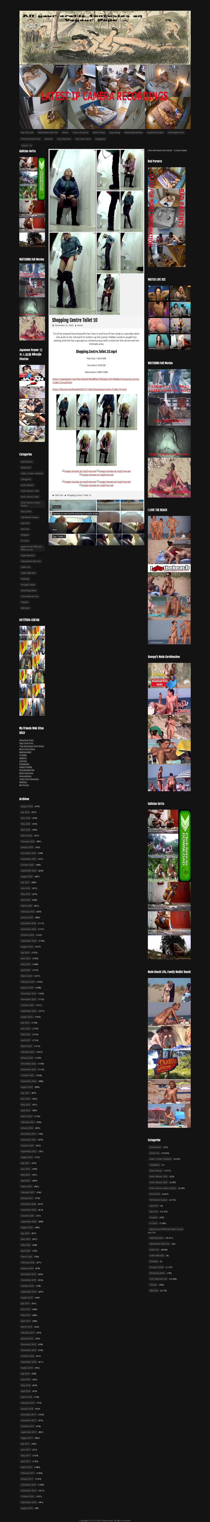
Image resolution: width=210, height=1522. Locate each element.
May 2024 (25, 964)
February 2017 (27, 1473)
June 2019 (25, 1309)
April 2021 (25, 1180)
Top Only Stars (64, 139)
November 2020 (28, 1209)
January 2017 (27, 1478)
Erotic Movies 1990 (30, 491)
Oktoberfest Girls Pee (48, 132)
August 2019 (27, 1297)
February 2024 (27, 981)
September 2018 (28, 1362)
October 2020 (27, 1215)
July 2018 (25, 1373)
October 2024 (27, 935)
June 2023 (25, 1028)
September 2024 (28, 940)
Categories (100, 139)
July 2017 (25, 1443)
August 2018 (27, 1367)
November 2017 (28, 1420)
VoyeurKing (114, 132)
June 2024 (25, 958)
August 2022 (27, 1087)
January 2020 (27, 1268)
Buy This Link (27, 132)
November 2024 (28, 929)
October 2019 (27, 1285)
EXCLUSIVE (26, 511)
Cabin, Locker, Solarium (32, 473)
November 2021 (28, 1139)
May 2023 (25, 1034)
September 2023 (28, 1011)
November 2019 (28, 1280)
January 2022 (27, 1128)
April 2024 (25, 970)
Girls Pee (59, 495)
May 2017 (25, 1455)
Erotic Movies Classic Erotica (30, 504)
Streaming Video (28, 590)
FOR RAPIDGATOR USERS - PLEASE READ (167, 150)
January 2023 (27, 1057)
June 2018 (25, 1379)
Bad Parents (26, 461)
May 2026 (25, 823)
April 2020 (25, 1250)
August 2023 (27, 1016)
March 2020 (26, 1256)
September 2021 (28, 1151)
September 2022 (28, 1081)
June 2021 (25, 1169)
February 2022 (27, 1122)
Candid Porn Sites (155, 132)
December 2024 (28, 923)
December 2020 (28, 1204)
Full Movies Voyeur (29, 517)
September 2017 (28, 1432)
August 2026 (27, 806)
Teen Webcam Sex (29, 596)
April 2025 (25, 900)
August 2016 (27, 1508)
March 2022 (26, 1116)
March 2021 (26, 1186)
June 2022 (25, 1098)
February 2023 (27, 1052)
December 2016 (28, 1484)
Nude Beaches (28, 555)
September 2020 (28, 1221)
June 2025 (25, 888)
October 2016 (27, 1496)
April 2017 (25, 1461)
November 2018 (28, 1350)
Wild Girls (25, 608)
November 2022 (28, 1069)
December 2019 (28, 1274)
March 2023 (26, 1046)
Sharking (25, 578)
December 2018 (28, 1344)
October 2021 (27, 1145)
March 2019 (26, 1326)
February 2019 (27, 1332)
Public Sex (25, 567)
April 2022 (25, 1110)
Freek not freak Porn (30, 139)
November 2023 (28, 999)
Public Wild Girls (28, 573)
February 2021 (27, 1192)
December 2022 (28, 1063)
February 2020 (27, 1262)
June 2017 (25, 1449)
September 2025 (28, 870)
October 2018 (27, 1356)
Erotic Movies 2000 (30, 496)
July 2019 (25, 1303)
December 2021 (28, 1133)
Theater (24, 602)
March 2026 (26, 835)
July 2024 (25, 952)
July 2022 (25, 1093)
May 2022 (25, 1104)
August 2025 (27, 876)
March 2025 (26, 905)
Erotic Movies (27, 485)
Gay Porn (25, 523)
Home (65, 132)
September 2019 (28, 1291)
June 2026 (25, 818)
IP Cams (25, 540)
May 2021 (25, 1174)
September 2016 (28, 1502)
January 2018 (27, 1408)
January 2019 (27, 1338)
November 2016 (28, 1490)
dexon (80, 325)
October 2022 (27, 1075)
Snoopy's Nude (28, 584)
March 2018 (26, 1397)
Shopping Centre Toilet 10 (79, 495)
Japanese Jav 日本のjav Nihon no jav (31, 548)
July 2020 (25, 1233)
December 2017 (28, 1414)
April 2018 (25, 1391)
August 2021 (27, 1157)
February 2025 (27, 911)
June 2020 (25, 1239)
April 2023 (25, 1040)
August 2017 (27, 1438)
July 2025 (25, 882)
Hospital (25, 534)
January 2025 (27, 917)
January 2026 (27, 847)
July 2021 (25, 1163)
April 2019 (25, 1321)
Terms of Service (80, 132)
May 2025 (25, 894)
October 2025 (27, 864)
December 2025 (28, 853)
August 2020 (27, 1227)
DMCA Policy (99, 132)
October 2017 (27, 1426)
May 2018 (25, 1385)
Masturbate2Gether (133, 132)
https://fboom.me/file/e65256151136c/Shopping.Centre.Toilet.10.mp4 (89, 389)
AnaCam (49, 139)
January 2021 (27, 1198)
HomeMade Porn (176, 132)
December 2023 (28, 993)
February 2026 (27, 841)
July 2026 (25, 812)
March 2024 (26, 976)
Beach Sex (26, 467)
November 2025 (28, 859)
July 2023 (25, 1022)
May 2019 (25, 1315)
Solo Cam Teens (83, 139)
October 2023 (27, 1005)
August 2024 (27, 946)
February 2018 (27, 1402)
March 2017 (26, 1467)
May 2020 (25, 1245)
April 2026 (25, 829)
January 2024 (27, 987)
